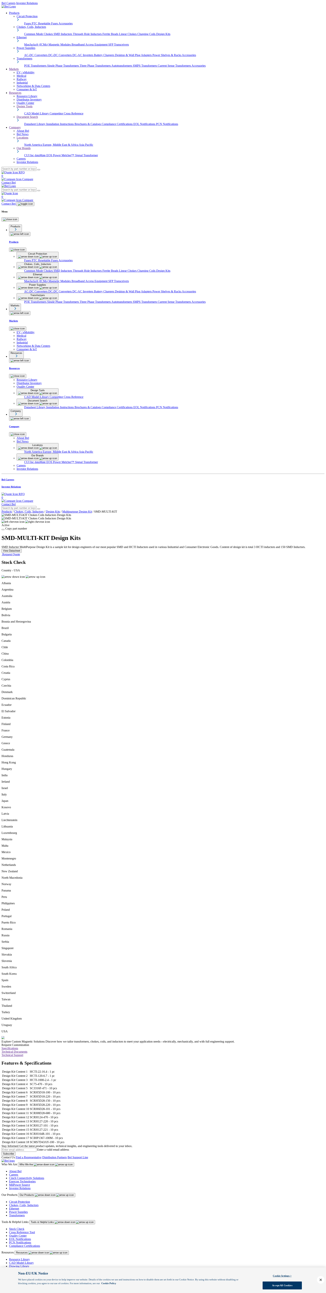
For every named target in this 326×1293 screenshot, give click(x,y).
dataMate (40, 155)
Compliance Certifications (117, 124)
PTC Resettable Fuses (45, 23)
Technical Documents (14, 1051)
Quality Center (18, 1235)
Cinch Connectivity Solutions (26, 1178)
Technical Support (12, 1055)
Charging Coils (146, 34)
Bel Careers (8, 3)
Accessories (65, 23)
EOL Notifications (144, 124)
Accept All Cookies (282, 1285)
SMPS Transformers (145, 65)
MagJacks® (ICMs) (36, 44)
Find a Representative (29, 1157)
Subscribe (8, 1153)
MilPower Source (19, 1184)
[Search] (38, 169)
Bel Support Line (78, 1157)
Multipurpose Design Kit (77, 511)
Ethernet (14, 1208)
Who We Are (26, 1164)
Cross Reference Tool (22, 1232)
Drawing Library (19, 1266)
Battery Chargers (104, 55)
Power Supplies (18, 1212)
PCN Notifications (167, 124)
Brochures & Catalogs (88, 124)
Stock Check (16, 1228)
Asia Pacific (86, 144)
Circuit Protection (19, 1201)
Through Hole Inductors (87, 34)
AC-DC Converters (36, 55)
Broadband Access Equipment (90, 44)
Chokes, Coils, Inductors (29, 511)
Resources (15, 92)
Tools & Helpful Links (43, 1222)
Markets (14, 69)
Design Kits (163, 34)
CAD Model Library (37, 113)
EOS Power (54, 155)
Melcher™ (68, 155)
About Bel (15, 1171)
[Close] (10, 219)
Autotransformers (122, 65)
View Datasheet (11, 550)
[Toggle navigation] (25, 204)
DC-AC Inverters (83, 55)
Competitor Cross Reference (66, 113)
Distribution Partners (54, 1157)
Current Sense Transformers (174, 65)
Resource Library (19, 1259)
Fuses (28, 23)
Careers (13, 1174)
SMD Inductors (63, 34)
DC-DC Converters (60, 55)
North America (33, 144)
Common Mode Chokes (39, 34)
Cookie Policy (108, 1283)
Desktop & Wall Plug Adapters (133, 55)
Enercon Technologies (22, 1181)
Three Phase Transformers (95, 65)
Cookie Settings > (282, 1275)
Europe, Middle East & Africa (61, 144)
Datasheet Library (35, 124)
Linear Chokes (128, 34)
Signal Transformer (86, 155)
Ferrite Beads (110, 34)
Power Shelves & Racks (167, 55)
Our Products (27, 1195)
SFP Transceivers (118, 44)
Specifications (10, 1048)
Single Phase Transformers (63, 65)
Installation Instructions (60, 124)
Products (14, 13)
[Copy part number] (3, 529)
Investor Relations (27, 3)
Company (15, 127)
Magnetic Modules (60, 44)
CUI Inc (29, 155)
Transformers (17, 1215)
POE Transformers (35, 65)
